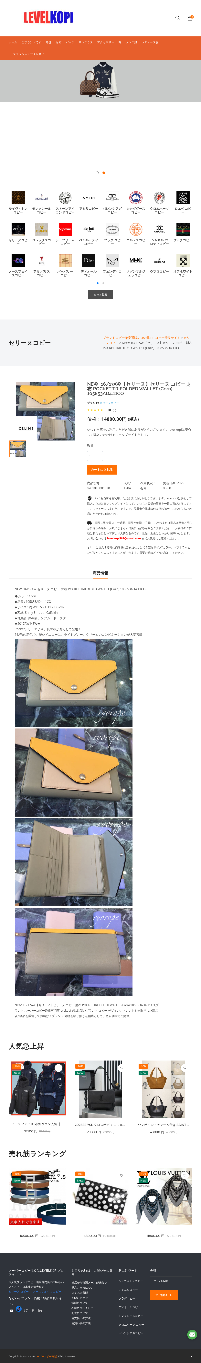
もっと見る (100, 294)
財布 (58, 42)
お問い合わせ (79, 1298)
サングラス (86, 42)
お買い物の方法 (81, 1323)
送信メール (165, 1295)
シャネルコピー (128, 1289)
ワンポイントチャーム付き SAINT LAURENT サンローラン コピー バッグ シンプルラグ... (163, 1125)
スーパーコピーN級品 (46, 1356)
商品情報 (100, 573)
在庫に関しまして (82, 1308)
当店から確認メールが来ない (89, 1282)
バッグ (70, 42)
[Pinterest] (33, 1310)
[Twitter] (26, 1310)
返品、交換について (83, 1287)
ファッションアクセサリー (30, 54)
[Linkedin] (40, 1310)
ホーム (13, 42)
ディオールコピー (130, 1307)
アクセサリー (105, 42)
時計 (48, 42)
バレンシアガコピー (131, 1333)
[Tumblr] (19, 1309)
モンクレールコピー (131, 1315)
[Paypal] (12, 1311)
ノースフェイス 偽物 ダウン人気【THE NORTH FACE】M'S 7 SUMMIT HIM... (37, 1124)
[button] (97, 173)
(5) (114, 410)
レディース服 (150, 42)
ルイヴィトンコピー (131, 1281)
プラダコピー (127, 1298)
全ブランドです (32, 42)
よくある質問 (79, 1292)
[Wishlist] (58, 1068)
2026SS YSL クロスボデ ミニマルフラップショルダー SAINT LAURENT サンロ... (100, 1125)
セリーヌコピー (109, 403)
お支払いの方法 (81, 1318)
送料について (79, 1303)
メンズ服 (131, 42)
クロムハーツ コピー (131, 1324)
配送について (79, 1313)
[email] (192, 1335)
